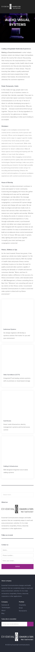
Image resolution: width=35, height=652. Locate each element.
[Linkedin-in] (19, 648)
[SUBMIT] (30, 624)
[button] (32, 5)
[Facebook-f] (15, 648)
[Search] (29, 494)
